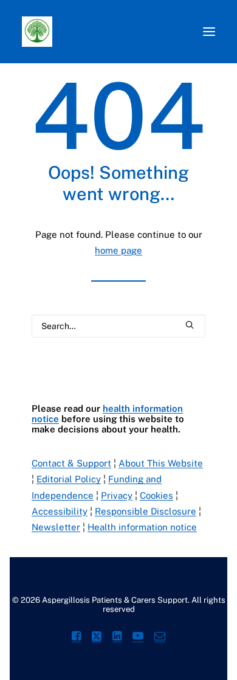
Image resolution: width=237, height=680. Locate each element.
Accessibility (60, 511)
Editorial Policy (68, 479)
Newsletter (56, 527)
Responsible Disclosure (145, 511)
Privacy (116, 495)
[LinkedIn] (117, 637)
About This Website (160, 463)
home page (118, 250)
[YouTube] (137, 637)
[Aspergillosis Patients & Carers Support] (106, 31)
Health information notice (142, 527)
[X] (96, 637)
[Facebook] (76, 637)
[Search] (118, 326)
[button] (209, 31)
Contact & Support (71, 463)
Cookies (156, 495)
